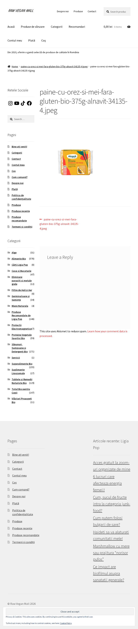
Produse (78, 11)
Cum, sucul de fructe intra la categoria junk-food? (111, 504)
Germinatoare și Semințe (21, 298)
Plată (31, 40)
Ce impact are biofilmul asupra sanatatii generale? (108, 573)
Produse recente (21, 211)
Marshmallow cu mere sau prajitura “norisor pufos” (111, 553)
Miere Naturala (20, 305)
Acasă (11, 26)
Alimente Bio (19, 258)
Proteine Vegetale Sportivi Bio (22, 336)
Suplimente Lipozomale (18, 371)
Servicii (16, 357)
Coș (43, 40)
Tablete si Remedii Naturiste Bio (22, 381)
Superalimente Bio (22, 363)
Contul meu (15, 40)
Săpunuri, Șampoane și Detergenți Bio (20, 348)
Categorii (56, 26)
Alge (14, 252)
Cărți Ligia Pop (20, 264)
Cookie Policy (66, 623)
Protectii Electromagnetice (22, 326)
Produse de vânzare (33, 26)
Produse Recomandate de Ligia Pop (21, 315)
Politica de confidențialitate (21, 197)
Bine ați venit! (19, 146)
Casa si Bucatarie (21, 270)
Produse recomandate (19, 218)
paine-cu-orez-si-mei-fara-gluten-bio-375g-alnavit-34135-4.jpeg (54, 66)
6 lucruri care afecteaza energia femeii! (107, 483)
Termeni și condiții (22, 226)
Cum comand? (19, 177)
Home (15, 66)
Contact (92, 11)
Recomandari (77, 26)
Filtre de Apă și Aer (22, 290)
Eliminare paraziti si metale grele (22, 280)
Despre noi (63, 11)
